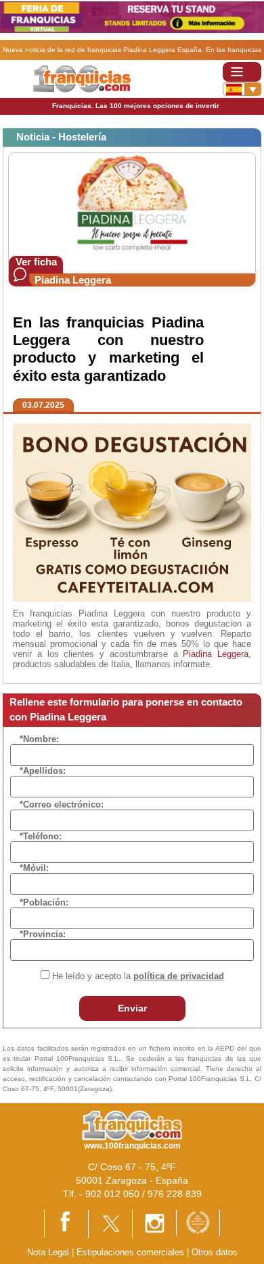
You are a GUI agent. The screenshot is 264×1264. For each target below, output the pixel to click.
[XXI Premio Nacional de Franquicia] (198, 1222)
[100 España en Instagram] (154, 1223)
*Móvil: (34, 868)
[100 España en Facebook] (66, 1222)
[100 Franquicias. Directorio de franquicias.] (81, 78)
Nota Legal (48, 1252)
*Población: (44, 902)
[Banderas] (242, 89)
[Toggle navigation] (242, 72)
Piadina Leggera (73, 280)
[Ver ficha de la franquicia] (131, 204)
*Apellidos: (43, 771)
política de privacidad (178, 976)
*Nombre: (39, 739)
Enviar (132, 1008)
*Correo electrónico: (62, 804)
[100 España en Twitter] (110, 1223)
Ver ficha (36, 261)
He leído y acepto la (138, 976)
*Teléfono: (41, 836)
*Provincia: (43, 934)
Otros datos (215, 1252)
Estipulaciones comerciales (131, 1252)
